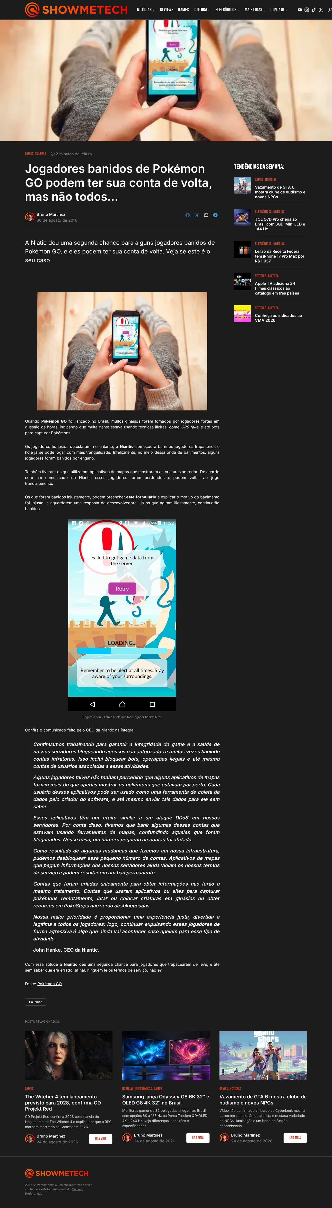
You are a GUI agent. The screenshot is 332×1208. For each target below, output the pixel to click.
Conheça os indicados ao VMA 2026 (278, 318)
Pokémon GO (49, 983)
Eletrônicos (263, 211)
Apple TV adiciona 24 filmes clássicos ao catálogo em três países (277, 288)
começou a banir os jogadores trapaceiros (168, 446)
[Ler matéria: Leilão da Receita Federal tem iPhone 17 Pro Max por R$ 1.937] (242, 249)
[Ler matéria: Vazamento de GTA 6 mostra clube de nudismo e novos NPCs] (242, 185)
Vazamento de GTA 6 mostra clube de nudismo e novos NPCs (280, 192)
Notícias (270, 179)
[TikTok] (314, 10)
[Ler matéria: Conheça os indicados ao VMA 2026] (242, 313)
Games (29, 153)
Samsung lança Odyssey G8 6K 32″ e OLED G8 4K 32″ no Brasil (165, 1100)
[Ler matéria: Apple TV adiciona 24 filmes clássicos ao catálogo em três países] (242, 281)
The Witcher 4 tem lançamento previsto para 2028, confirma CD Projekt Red (63, 1103)
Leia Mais (100, 1139)
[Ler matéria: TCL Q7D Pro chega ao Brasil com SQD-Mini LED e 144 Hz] (242, 217)
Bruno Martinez (51, 214)
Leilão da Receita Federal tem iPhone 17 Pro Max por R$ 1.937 (279, 256)
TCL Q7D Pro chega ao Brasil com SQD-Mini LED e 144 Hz (280, 224)
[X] (321, 10)
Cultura (40, 153)
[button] (330, 10)
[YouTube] (299, 10)
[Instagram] (307, 10)
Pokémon (35, 1002)
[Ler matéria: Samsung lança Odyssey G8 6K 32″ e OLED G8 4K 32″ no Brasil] (166, 1055)
